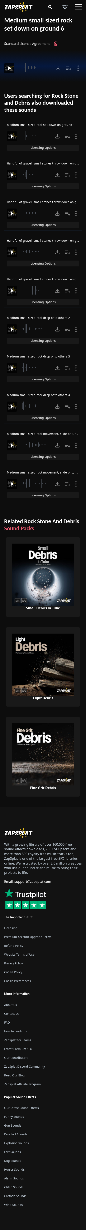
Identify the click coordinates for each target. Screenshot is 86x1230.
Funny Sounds (14, 1116)
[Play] (9, 68)
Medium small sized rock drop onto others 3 (38, 356)
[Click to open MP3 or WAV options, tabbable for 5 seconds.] (58, 68)
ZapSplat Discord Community (24, 1066)
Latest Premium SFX (18, 1049)
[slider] (34, 67)
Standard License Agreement (27, 43)
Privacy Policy (13, 963)
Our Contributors (16, 1057)
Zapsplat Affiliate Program (22, 1084)
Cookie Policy (13, 972)
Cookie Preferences (17, 981)
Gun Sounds (12, 1125)
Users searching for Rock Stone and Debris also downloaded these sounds (41, 103)
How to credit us (15, 1031)
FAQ (7, 1022)
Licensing (11, 928)
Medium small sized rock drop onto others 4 (38, 395)
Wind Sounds (13, 1205)
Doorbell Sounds (15, 1134)
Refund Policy (13, 946)
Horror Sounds (14, 1169)
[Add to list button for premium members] (68, 68)
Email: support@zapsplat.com (27, 881)
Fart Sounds (12, 1152)
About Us (10, 1005)
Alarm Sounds (14, 1178)
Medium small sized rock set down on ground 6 (38, 24)
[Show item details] (78, 68)
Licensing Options (43, 148)
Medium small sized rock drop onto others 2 (38, 318)
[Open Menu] (78, 7)
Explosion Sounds (16, 1143)
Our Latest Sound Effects (21, 1108)
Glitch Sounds (14, 1187)
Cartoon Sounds (15, 1196)
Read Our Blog (14, 1075)
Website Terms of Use (19, 954)
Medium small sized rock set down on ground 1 (41, 125)
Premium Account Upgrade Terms (28, 937)
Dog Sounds (12, 1160)
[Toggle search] (50, 6)
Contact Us (11, 1013)
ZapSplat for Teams (17, 1040)
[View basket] (65, 7)
